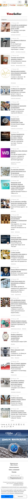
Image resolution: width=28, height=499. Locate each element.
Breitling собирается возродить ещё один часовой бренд (17, 336)
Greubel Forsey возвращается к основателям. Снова (17, 120)
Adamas (24, 328)
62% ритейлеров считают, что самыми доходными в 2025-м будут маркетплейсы (19, 301)
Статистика (14, 374)
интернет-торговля (15, 34)
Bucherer (17, 357)
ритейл (12, 51)
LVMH (12, 420)
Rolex (12, 357)
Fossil (12, 294)
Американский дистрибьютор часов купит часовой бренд (18, 105)
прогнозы (17, 231)
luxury (12, 231)
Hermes (13, 65)
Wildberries (13, 163)
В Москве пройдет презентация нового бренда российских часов (19, 239)
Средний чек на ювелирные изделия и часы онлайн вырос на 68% (19, 26)
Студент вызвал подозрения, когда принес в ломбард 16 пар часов (19, 254)
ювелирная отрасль (16, 195)
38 (13, 424)
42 (23, 424)
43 (2, 426)
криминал (13, 263)
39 (16, 424)
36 (8, 424)
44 (4, 426)
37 (11, 424)
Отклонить (20, 496)
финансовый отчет (20, 65)
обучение (13, 83)
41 (21, 424)
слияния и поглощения (17, 128)
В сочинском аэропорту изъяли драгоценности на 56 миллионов (18, 171)
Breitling (13, 344)
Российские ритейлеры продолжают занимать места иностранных (17, 382)
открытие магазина (16, 98)
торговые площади (20, 51)
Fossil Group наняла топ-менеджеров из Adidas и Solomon (18, 283)
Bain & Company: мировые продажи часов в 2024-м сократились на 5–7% (18, 365)
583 (10, 426)
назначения (18, 294)
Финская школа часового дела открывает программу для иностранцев (19, 73)
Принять (7, 496)
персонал (13, 211)
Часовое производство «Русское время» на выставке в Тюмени (17, 136)
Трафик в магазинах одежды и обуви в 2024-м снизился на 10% (18, 399)
